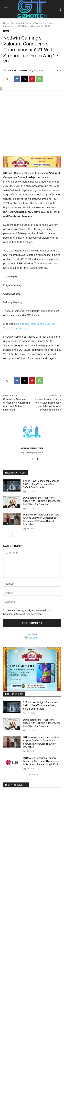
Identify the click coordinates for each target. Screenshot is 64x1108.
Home (6, 23)
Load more (31, 774)
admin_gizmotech (19, 70)
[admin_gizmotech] (5, 70)
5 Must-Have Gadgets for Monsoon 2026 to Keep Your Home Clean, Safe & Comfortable (41, 484)
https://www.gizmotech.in (32, 452)
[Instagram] (32, 458)
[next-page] (11, 534)
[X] (24, 79)
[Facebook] (17, 79)
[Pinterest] (32, 79)
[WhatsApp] (39, 79)
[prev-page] (5, 534)
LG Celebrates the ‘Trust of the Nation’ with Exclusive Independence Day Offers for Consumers (41, 501)
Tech (13, 23)
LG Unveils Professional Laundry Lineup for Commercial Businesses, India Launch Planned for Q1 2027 (41, 761)
